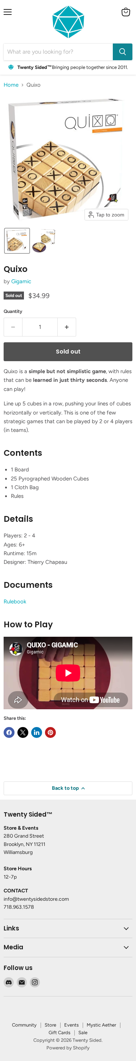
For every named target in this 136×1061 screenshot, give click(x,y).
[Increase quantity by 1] (67, 327)
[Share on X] (22, 732)
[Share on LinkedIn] (36, 732)
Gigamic (21, 281)
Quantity (13, 311)
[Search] (122, 52)
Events (71, 1025)
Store (50, 1025)
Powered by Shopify (68, 1047)
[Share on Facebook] (9, 732)
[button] (17, 240)
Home (11, 85)
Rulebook (15, 601)
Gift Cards (59, 1032)
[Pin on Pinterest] (50, 732)
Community (24, 1025)
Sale (82, 1032)
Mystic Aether (101, 1025)
